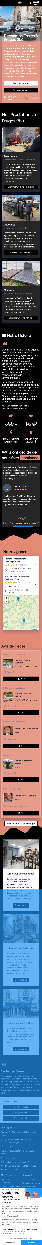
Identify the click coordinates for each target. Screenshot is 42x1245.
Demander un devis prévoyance (21, 187)
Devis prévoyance (21, 1112)
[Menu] (4, 3)
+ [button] (6, 598)
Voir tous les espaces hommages (21, 823)
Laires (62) (11, 773)
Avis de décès (28, 1179)
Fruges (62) (11, 672)
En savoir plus (22, 906)
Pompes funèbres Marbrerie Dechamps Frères (17, 577)
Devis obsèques (21, 1107)
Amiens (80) (25, 806)
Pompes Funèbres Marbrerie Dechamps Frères (17, 560)
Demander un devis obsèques (21, 252)
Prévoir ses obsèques (21, 948)
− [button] (6, 601)
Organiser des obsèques (21, 873)
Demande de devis (21, 83)
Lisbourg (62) (12, 806)
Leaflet (35, 629)
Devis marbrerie (21, 1118)
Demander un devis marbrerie (21, 318)
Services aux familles (21, 1023)
